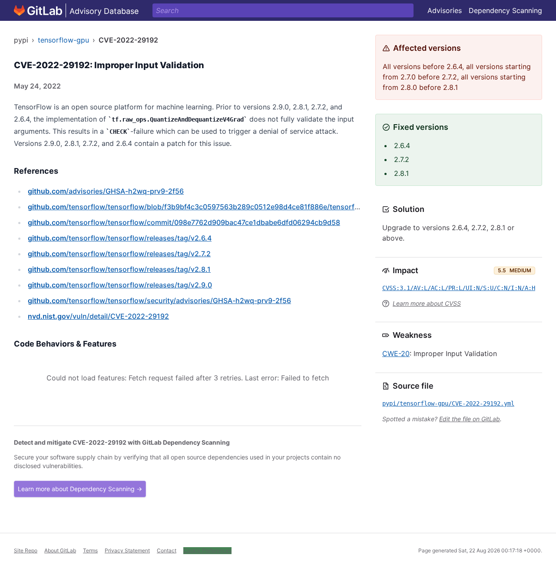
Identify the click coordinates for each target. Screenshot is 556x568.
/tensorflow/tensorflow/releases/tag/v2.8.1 (119, 269)
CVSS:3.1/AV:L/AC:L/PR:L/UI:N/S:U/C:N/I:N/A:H (458, 287)
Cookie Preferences (207, 550)
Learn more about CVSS (427, 303)
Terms (90, 550)
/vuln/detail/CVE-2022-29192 (98, 316)
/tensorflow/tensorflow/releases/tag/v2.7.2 (119, 253)
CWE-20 (396, 353)
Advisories (444, 10)
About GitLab (60, 550)
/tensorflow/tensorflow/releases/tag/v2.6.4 (120, 238)
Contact (166, 550)
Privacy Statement (127, 550)
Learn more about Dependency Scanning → (80, 488)
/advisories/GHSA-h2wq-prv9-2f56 (106, 191)
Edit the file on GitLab (469, 419)
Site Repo (25, 550)
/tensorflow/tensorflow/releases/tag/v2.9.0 (120, 285)
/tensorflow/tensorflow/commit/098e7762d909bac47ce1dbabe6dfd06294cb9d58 (184, 222)
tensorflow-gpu (63, 40)
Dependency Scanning (505, 10)
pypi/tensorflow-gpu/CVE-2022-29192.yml (448, 403)
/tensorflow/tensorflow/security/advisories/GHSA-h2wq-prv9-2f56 (159, 300)
